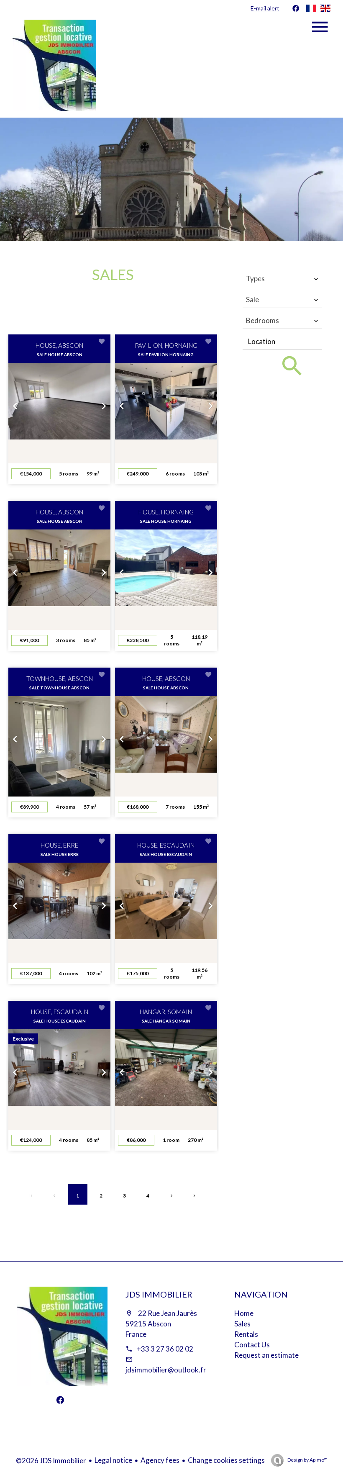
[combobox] (282, 278)
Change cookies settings (226, 1460)
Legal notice (113, 1460)
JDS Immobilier (158, 1294)
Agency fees (160, 1460)
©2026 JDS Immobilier (51, 1460)
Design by (307, 1460)
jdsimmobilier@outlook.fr (165, 1369)
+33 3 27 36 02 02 (165, 1348)
